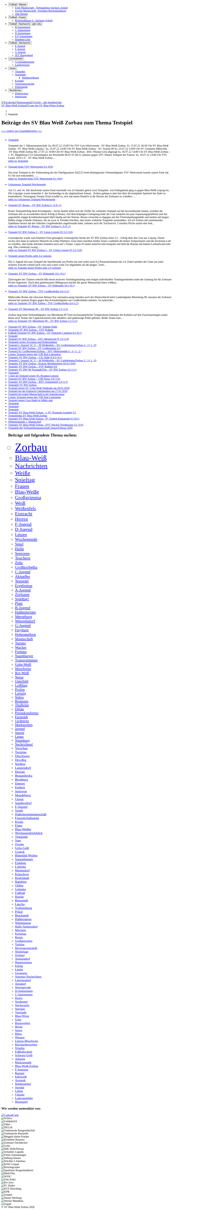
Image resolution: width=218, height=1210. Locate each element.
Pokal (18, 911)
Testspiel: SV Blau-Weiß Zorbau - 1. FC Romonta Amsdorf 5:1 (42, 412)
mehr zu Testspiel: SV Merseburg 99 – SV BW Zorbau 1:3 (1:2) (42, 321)
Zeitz (19, 562)
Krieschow (22, 874)
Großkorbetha (26, 567)
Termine (21, 752)
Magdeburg (23, 795)
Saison (19, 732)
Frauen (22, 486)
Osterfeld (21, 681)
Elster (18, 825)
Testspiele (13, 139)
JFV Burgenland (24, 55)
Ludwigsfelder (24, 1098)
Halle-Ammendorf (26, 926)
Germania (21, 973)
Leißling (21, 685)
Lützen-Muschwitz (26, 1041)
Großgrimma (28, 497)
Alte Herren (21, 13)
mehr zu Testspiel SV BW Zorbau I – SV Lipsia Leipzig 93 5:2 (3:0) (45, 250)
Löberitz (20, 867)
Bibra (18, 1034)
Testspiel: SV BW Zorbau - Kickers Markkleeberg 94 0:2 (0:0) (42, 363)
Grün (18, 1019)
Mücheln (20, 930)
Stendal (19, 1087)
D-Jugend (23, 529)
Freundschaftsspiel (27, 818)
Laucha (20, 904)
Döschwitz (22, 756)
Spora (18, 1030)
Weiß (20, 503)
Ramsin (19, 1073)
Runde (19, 896)
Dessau (20, 772)
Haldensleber (23, 1084)
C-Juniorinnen (22, 30)
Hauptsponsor (23, 962)
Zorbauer (22, 594)
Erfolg (19, 966)
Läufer (19, 969)
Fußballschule (23, 1051)
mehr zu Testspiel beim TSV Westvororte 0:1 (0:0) (35, 178)
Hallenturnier (25, 612)
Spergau (20, 1008)
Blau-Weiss (22, 1016)
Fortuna (21, 652)
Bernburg (21, 779)
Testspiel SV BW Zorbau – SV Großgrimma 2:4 (34, 348)
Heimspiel (21, 1101)
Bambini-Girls (22, 39)
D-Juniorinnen (22, 33)
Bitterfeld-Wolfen (26, 855)
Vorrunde (20, 1012)
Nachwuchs (22, 1005)
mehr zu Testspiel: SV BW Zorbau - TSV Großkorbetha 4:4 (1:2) (43, 303)
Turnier (20, 643)
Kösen (19, 822)
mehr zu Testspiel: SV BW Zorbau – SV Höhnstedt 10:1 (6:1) (41, 285)
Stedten (20, 764)
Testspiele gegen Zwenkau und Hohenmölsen (32, 342)
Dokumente (21, 86)
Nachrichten (31, 465)
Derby (19, 998)
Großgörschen (23, 941)
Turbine (20, 944)
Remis (19, 937)
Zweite (19, 844)
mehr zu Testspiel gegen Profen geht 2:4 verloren (34, 267)
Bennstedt (21, 900)
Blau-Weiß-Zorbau (26, 1066)
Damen (20, 783)
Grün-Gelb (22, 848)
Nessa (19, 677)
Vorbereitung (23, 908)
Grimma (20, 889)
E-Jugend (20, 46)
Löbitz (19, 1091)
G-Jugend (20, 52)
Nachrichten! (24, 744)
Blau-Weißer (23, 829)
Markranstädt (23, 1062)
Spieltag (25, 479)
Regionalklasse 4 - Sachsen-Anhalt (33, 20)
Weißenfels (25, 508)
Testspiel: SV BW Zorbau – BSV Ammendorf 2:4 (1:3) (38, 381)
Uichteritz (22, 721)
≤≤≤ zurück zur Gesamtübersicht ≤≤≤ (21, 131)
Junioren (21, 791)
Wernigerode (23, 987)
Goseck (20, 852)
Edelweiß (21, 1076)
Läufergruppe (22, 64)
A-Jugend (23, 590)
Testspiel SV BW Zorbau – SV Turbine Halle (32, 326)
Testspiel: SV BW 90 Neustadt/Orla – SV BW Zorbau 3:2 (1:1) (42, 369)
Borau (18, 1026)
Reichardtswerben (26, 1044)
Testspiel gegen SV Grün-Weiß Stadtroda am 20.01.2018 (38, 388)
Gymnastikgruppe (24, 61)
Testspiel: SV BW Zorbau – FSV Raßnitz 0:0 (32, 366)
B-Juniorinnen (22, 27)
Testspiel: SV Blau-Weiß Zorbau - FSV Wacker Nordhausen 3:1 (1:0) (45, 424)
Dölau (19, 709)
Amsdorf (20, 983)
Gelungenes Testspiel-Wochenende (27, 184)
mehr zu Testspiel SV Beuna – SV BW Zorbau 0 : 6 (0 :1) (39, 226)
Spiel (19, 544)
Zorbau (31, 447)
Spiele (19, 810)
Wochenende (26, 539)
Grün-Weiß (23, 664)
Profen (20, 689)
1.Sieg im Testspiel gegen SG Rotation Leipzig (33, 375)
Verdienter (21, 1001)
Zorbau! (20, 955)
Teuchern (22, 558)
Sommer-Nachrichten (28, 976)
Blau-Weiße (27, 492)
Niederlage (21, 951)
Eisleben (20, 863)
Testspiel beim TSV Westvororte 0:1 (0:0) (30, 166)
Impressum (21, 96)
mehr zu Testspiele (18, 161)
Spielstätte (20, 74)
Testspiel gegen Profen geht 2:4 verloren (29, 255)
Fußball (20, 893)
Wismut (20, 1037)
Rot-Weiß (22, 673)
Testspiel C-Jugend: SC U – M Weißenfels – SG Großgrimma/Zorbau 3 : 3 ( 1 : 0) (52, 345)
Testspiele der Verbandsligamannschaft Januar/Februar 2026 (40, 427)
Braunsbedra (23, 775)
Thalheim (22, 705)
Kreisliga (20, 933)
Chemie (20, 1094)
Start (18, 840)
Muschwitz (23, 669)
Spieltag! (22, 599)
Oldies (19, 885)
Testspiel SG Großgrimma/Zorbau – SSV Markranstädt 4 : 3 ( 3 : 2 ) (44, 351)
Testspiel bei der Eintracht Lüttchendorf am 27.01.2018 (37, 391)
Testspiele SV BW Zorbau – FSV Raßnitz (30, 329)
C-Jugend (22, 572)
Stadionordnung (30, 77)
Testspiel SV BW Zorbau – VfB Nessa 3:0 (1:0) (34, 378)
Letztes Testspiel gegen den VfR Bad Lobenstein (34, 354)
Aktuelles (20, 71)
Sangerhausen (24, 859)
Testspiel (13, 336)
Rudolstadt (22, 878)
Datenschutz (21, 93)
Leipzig (20, 693)
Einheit (20, 787)
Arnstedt (20, 1080)
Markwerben (24, 725)
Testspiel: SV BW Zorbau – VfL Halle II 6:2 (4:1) (35, 357)
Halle (19, 548)
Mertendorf (22, 870)
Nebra (19, 697)
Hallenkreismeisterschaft (30, 814)
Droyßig (20, 760)
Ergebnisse (23, 585)
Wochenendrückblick (29, 833)
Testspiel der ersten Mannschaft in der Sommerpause (36, 394)
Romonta (21, 701)
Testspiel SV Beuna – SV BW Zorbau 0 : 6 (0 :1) (34, 205)
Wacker (20, 647)
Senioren (22, 553)
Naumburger (24, 656)
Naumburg (22, 740)
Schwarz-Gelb (24, 1055)
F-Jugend (20, 49)
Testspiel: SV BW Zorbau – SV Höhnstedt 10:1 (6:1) (36, 273)
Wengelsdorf (25, 621)
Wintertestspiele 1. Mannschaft (24, 421)
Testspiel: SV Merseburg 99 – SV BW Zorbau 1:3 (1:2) (38, 309)
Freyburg (22, 630)
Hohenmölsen (25, 634)
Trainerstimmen (26, 660)
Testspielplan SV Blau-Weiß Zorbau (27, 415)
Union (19, 799)
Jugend (20, 728)
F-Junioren (21, 1069)
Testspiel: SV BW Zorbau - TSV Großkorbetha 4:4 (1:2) (38, 291)
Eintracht (23, 513)
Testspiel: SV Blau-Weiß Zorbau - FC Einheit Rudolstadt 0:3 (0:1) (43, 418)
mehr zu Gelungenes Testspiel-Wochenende (31, 199)
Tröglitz (20, 1048)
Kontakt (19, 80)
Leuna (19, 736)
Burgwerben (22, 1023)
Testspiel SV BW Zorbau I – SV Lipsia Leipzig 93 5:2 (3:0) (40, 232)
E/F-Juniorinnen (23, 36)
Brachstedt (22, 915)
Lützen (21, 534)
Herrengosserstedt (26, 948)
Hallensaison (23, 919)
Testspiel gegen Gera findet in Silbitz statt (30, 400)
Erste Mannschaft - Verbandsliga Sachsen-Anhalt (41, 7)
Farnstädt (21, 717)
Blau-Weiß (31, 458)
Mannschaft (24, 639)
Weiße (22, 473)
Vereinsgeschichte (24, 83)
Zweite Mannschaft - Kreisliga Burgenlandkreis (40, 10)
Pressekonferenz (26, 713)
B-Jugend (22, 608)
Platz (19, 603)
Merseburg (23, 617)
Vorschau (21, 748)
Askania (20, 1059)
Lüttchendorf (23, 980)
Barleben (21, 881)
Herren (21, 519)
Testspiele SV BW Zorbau (22, 385)
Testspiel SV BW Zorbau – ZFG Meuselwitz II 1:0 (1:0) (38, 339)
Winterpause (23, 923)
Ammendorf (22, 958)
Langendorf (23, 768)
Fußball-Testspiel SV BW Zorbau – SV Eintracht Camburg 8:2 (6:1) (45, 332)
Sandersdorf (23, 803)
